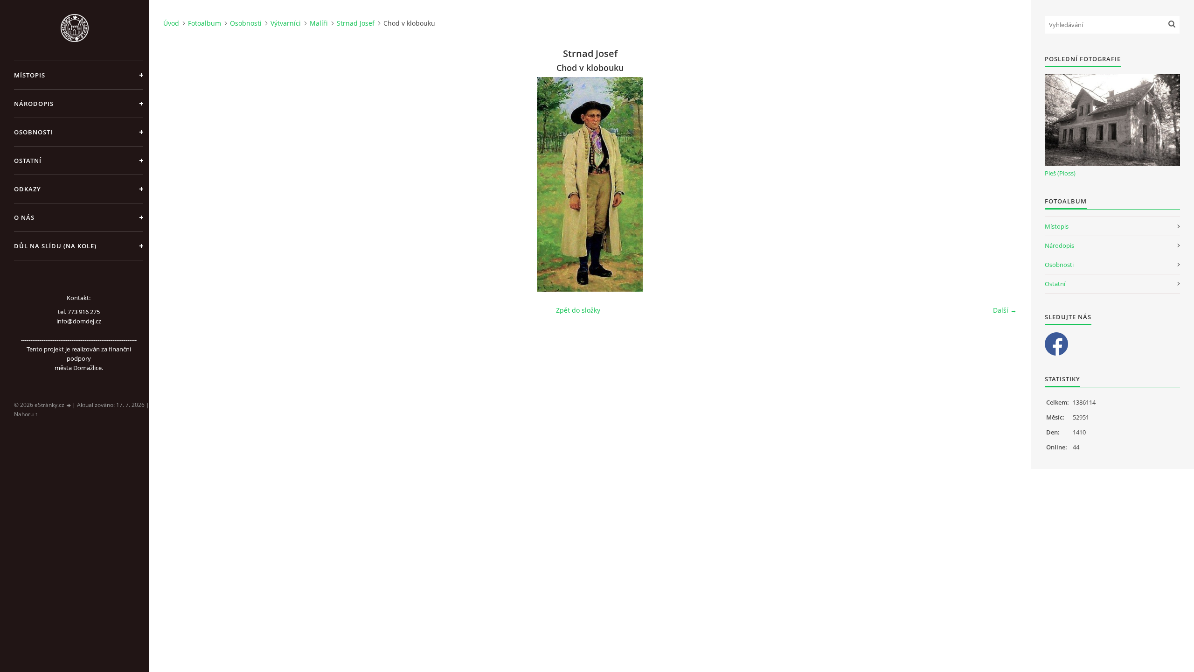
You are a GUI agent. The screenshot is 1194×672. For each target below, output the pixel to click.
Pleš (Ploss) (1060, 173)
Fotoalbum (204, 23)
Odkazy (27, 189)
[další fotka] (1001, 184)
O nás (24, 217)
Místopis (29, 75)
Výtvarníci (286, 23)
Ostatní (28, 160)
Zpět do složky (578, 310)
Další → (1005, 310)
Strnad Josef (356, 23)
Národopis (34, 103)
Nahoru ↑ (26, 414)
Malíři (319, 23)
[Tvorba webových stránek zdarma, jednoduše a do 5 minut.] (69, 405)
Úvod (171, 23)
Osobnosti (33, 132)
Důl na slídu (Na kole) (55, 246)
